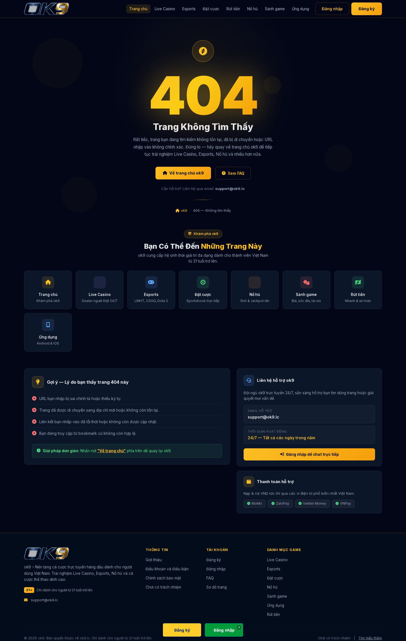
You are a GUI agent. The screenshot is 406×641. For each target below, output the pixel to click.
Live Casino (165, 9)
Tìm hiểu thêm (370, 638)
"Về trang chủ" (111, 451)
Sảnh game (275, 9)
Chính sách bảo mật (163, 578)
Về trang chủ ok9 (186, 173)
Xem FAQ (236, 173)
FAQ (210, 578)
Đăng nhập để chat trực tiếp (312, 454)
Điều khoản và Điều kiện (167, 569)
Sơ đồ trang (216, 587)
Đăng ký (366, 8)
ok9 (184, 210)
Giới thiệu (154, 560)
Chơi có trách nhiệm (163, 587)
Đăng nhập (332, 8)
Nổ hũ (252, 9)
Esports (189, 9)
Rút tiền (233, 9)
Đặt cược (211, 9)
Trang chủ (138, 9)
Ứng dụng (300, 9)
